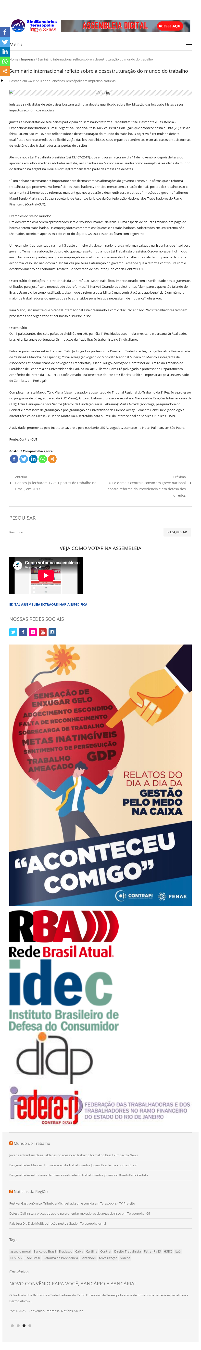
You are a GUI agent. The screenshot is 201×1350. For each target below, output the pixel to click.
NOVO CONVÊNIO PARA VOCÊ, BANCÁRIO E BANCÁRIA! (72, 1283)
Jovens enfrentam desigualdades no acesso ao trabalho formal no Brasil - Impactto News (73, 1155)
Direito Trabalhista (127, 1251)
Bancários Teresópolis (66, 81)
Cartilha (91, 1251)
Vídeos (125, 1258)
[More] (52, 459)
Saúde (78, 1311)
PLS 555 (16, 1258)
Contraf (105, 1251)
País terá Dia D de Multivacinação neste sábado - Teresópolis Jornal (57, 1223)
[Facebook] (14, 459)
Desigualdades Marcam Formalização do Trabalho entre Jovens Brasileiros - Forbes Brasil (73, 1165)
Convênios (36, 1311)
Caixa (79, 1251)
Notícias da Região (31, 1191)
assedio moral (20, 1251)
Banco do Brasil (45, 1251)
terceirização (108, 1258)
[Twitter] (23, 459)
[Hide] (2, 81)
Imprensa (28, 59)
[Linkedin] (33, 459)
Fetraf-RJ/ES (152, 1251)
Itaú (178, 1251)
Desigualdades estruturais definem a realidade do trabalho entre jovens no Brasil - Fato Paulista (78, 1175)
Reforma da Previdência (60, 1258)
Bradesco (65, 1251)
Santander (88, 1258)
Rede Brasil (32, 1258)
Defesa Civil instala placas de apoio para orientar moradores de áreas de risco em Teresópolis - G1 (79, 1213)
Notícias (109, 81)
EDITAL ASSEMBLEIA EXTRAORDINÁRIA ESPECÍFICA (48, 604)
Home (13, 59)
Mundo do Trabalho (32, 1143)
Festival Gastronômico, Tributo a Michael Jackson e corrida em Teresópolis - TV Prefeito (72, 1203)
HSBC (168, 1251)
